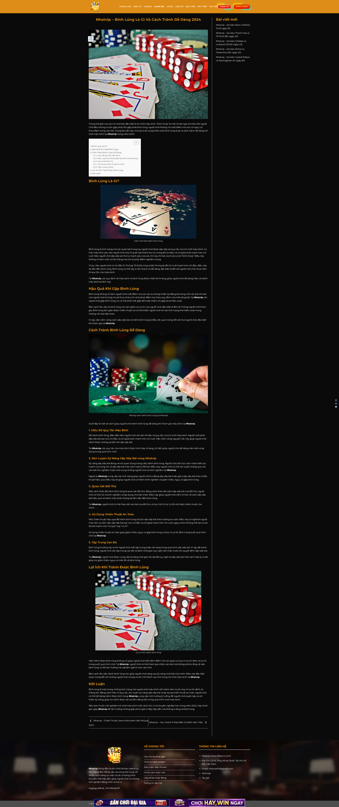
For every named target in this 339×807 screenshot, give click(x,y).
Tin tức (213, 6)
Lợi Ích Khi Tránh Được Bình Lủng (107, 170)
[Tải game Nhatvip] (336, 407)
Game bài (159, 6)
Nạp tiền (190, 6)
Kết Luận (96, 173)
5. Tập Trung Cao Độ (104, 167)
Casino (148, 6)
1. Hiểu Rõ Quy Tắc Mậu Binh (108, 155)
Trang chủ (125, 6)
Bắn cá (138, 6)
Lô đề (170, 6)
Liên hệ (179, 6)
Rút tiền (202, 6)
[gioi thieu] (336, 404)
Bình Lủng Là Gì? (100, 146)
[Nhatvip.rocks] (102, 6)
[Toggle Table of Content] (135, 142)
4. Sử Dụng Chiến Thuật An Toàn (110, 164)
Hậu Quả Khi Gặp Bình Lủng (105, 149)
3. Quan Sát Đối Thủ (104, 161)
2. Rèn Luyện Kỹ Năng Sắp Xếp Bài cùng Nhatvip (117, 158)
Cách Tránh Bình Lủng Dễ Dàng (106, 152)
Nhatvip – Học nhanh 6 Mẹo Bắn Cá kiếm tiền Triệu (176, 722)
